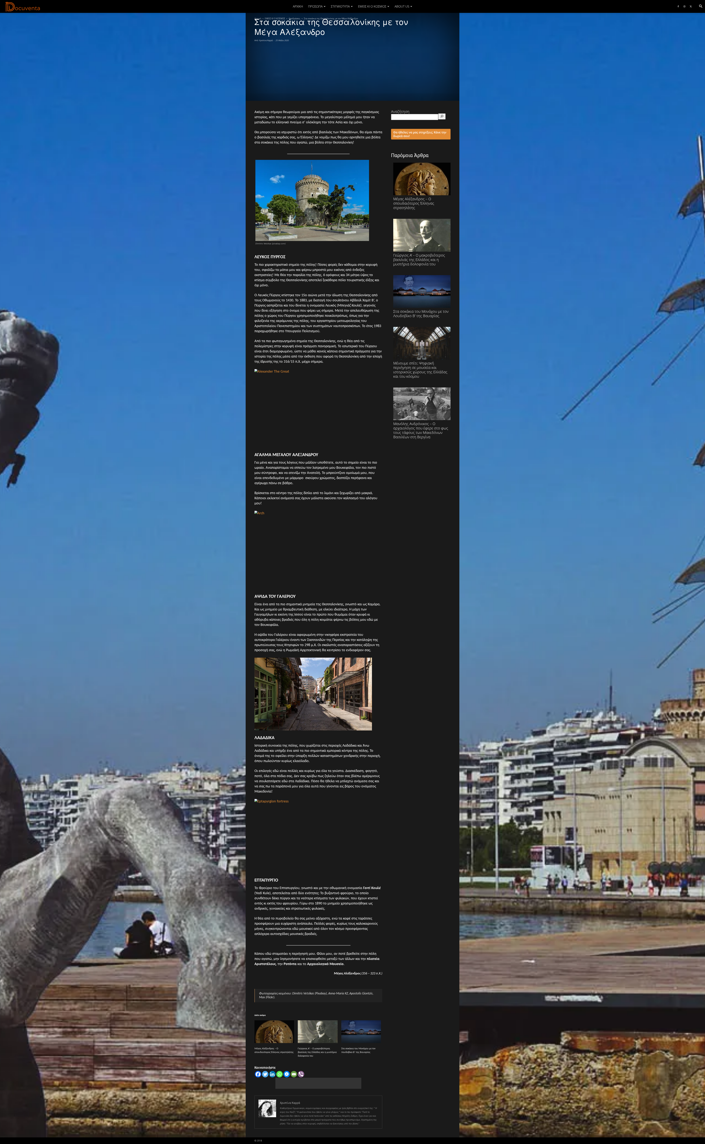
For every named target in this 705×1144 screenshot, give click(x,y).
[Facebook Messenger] (286, 1074)
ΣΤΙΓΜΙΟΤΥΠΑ (340, 6)
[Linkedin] (272, 1074)
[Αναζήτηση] (442, 116)
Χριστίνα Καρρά (266, 40)
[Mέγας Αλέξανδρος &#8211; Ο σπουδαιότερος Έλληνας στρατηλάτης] (274, 1031)
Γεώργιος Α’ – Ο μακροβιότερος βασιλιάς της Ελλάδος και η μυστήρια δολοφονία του (317, 1052)
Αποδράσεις (294, 18)
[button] (700, 6)
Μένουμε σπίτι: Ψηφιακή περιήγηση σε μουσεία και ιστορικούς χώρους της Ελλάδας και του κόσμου (420, 370)
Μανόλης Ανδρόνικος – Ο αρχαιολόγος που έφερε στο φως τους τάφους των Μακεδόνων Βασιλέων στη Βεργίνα (420, 430)
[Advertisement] (352, 69)
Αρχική (298, 6)
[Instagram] (684, 6)
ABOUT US (402, 6)
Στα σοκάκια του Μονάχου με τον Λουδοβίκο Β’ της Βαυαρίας (421, 313)
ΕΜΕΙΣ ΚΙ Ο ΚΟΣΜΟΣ (372, 6)
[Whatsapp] (279, 1074)
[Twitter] (690, 6)
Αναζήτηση (400, 111)
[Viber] (301, 1074)
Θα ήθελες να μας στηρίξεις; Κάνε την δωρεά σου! (419, 134)
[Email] (294, 1074)
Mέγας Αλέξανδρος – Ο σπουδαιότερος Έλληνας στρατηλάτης (413, 203)
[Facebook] (678, 6)
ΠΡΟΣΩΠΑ (315, 6)
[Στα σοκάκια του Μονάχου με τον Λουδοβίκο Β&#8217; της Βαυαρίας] (361, 1031)
